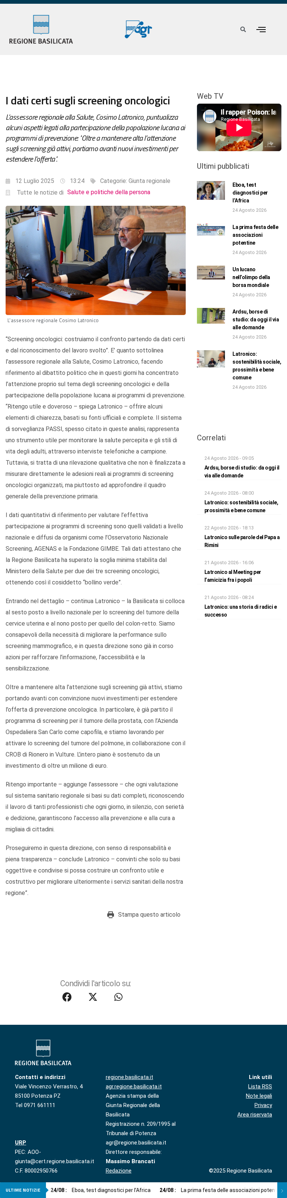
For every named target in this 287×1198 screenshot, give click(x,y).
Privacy (263, 1105)
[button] (261, 29)
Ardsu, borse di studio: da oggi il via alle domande (255, 319)
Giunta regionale (149, 180)
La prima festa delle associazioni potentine (255, 235)
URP (20, 1142)
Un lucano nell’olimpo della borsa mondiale (251, 277)
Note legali (259, 1095)
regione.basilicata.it (129, 1077)
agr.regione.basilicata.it (134, 1086)
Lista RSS (260, 1086)
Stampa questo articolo (149, 914)
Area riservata (254, 1114)
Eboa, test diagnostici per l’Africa (250, 193)
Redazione (119, 1170)
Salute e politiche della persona (108, 192)
